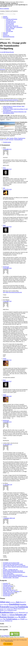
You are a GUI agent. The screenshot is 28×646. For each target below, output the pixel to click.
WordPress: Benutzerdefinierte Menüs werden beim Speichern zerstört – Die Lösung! (15, 577)
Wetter (11, 620)
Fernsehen (23, 604)
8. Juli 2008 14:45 (7, 226)
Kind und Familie (10, 28)
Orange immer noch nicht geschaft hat (9, 100)
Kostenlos (5, 610)
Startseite (5, 16)
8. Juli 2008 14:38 (7, 189)
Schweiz (12, 615)
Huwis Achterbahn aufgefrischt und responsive (14, 572)
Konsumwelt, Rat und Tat (12, 26)
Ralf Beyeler (6, 266)
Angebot (11, 138)
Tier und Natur (9, 31)
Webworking (2, 620)
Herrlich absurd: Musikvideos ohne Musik (13, 570)
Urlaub (22, 619)
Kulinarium (10, 610)
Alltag (2, 602)
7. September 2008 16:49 (9, 518)
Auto (18, 602)
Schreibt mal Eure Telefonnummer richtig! (13, 564)
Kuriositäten (16, 612)
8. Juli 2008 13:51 (7, 149)
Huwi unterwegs (10, 24)
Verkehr (26, 619)
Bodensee (1, 604)
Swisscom (2, 69)
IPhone (15, 138)
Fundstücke (23, 606)
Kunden (15, 610)
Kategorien (5, 17)
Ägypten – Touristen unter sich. (10, 569)
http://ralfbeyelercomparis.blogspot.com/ (12, 292)
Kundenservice (21, 138)
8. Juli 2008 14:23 (7, 169)
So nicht (6, 139)
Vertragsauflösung (18, 139)
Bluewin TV (23, 602)
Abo (8, 138)
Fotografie (8, 30)
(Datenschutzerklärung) (9, 641)
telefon (18, 619)
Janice (23, 608)
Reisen (4, 615)
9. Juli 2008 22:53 (7, 421)
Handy (12, 608)
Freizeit (11, 607)
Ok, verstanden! (7, 643)
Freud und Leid (9, 20)
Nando (4, 358)
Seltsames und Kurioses (11, 19)
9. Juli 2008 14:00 (7, 396)
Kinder (2, 610)
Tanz (4, 619)
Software (16, 617)
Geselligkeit (8, 608)
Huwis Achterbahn (4, 8)
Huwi (4, 167)
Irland (19, 608)
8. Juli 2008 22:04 (7, 268)
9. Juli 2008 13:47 (7, 381)
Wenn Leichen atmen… (8, 573)
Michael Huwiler (10, 52)
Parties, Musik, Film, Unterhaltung (14, 27)
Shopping (10, 617)
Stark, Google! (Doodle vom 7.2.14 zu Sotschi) (14, 565)
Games (5, 608)
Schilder (7, 614)
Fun (16, 607)
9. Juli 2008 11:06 (7, 301)
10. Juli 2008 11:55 (7, 444)
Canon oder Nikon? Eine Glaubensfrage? (12, 575)
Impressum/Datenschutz (8, 36)
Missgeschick (22, 612)
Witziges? (5, 34)
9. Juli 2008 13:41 (7, 360)
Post (1, 614)
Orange (2, 139)
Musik (26, 612)
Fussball (1, 608)
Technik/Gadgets (10, 23)
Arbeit (8, 602)
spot (4, 188)
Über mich (5, 32)
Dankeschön (6, 604)
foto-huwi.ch (6, 35)
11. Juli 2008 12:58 (7, 484)
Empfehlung (14, 604)
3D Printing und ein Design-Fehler (11, 562)
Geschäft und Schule (11, 21)
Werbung (7, 620)
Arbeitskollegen (12, 602)
